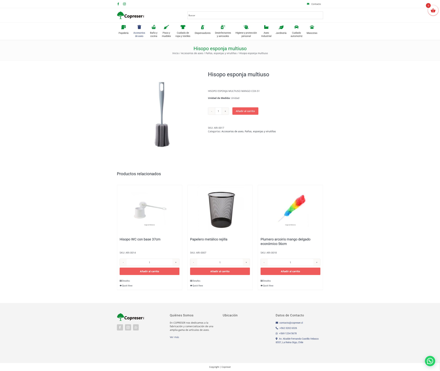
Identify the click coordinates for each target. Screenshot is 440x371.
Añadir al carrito (245, 111)
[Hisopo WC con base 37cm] (149, 209)
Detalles (126, 280)
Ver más (174, 337)
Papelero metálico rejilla (208, 239)
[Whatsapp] (136, 327)
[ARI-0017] (160, 114)
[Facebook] (120, 327)
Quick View (127, 285)
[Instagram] (128, 327)
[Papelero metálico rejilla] (220, 209)
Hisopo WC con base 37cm (140, 239)
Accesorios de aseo (232, 131)
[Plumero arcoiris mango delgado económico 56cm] (290, 209)
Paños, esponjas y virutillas (260, 131)
